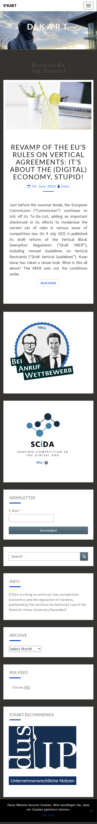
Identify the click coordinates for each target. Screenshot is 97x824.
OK (44, 815)
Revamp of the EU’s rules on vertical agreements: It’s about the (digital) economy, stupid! (48, 162)
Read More (50, 283)
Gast (65, 186)
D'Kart (10, 5)
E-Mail (15, 510)
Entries (21, 687)
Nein (51, 815)
